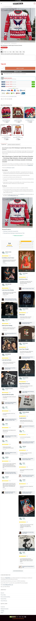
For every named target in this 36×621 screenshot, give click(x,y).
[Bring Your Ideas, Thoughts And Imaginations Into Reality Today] (18, 4)
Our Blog (2, 610)
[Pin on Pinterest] (9, 99)
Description (3, 144)
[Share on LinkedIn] (11, 99)
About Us (2, 592)
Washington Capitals (13, 96)
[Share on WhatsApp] (2, 99)
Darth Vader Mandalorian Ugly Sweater (6, 138)
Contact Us (3, 606)
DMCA (2, 612)
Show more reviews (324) (18, 570)
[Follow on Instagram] (16, 0)
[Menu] (1, 3)
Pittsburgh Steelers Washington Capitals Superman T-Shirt (14, 233)
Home (2, 43)
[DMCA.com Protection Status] (13, 616)
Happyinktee (30, 165)
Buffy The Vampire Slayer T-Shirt (28, 288)
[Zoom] (2, 41)
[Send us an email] (18, 0)
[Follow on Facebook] (15, 0)
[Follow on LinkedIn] (20, 0)
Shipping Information (4, 608)
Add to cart (20, 68)
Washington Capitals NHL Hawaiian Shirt (29, 120)
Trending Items (7, 43)
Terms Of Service (4, 600)
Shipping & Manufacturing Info (14, 144)
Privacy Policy (3, 594)
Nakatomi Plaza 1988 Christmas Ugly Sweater (18, 120)
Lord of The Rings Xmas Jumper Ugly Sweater (6, 120)
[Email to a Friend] (7, 99)
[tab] (4, 144)
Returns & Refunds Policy (5, 596)
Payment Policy (3, 598)
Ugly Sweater (13, 43)
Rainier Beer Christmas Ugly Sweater (18, 138)
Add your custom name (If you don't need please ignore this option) (12, 53)
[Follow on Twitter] (17, 0)
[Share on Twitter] (5, 99)
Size (1, 49)
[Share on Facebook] (3, 99)
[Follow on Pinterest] (19, 0)
